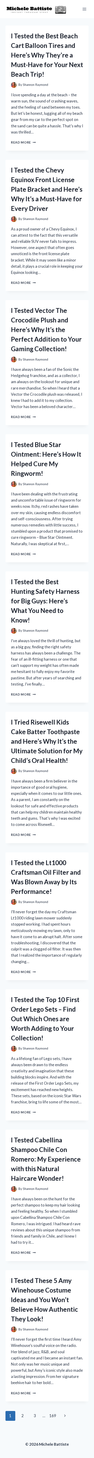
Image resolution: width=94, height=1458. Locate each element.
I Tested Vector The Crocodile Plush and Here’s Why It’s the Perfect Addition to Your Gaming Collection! (46, 329)
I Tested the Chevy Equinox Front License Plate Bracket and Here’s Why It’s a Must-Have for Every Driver (46, 189)
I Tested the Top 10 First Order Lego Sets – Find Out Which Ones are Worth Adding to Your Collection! (45, 1019)
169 (52, 1415)
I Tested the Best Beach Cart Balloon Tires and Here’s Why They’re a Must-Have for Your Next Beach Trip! (47, 55)
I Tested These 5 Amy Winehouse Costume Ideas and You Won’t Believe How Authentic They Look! (44, 1300)
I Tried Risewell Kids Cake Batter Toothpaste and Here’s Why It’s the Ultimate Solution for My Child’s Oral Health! (47, 741)
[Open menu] (84, 9)
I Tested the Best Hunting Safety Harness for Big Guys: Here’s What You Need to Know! (45, 601)
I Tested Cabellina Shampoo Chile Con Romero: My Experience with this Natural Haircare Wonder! (46, 1159)
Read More (23, 142)
